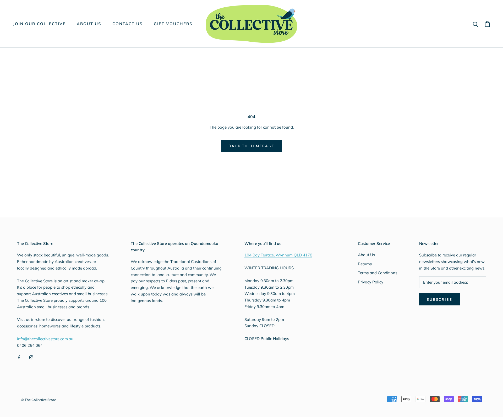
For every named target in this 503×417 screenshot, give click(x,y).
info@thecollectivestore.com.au (45, 338)
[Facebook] (19, 357)
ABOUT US (89, 23)
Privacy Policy (370, 281)
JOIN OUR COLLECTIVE (39, 23)
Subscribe (439, 299)
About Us (366, 254)
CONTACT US (127, 23)
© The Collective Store (38, 400)
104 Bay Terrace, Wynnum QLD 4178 (278, 255)
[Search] (475, 24)
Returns (365, 263)
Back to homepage (251, 146)
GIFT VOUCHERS (173, 23)
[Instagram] (31, 357)
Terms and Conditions (377, 272)
